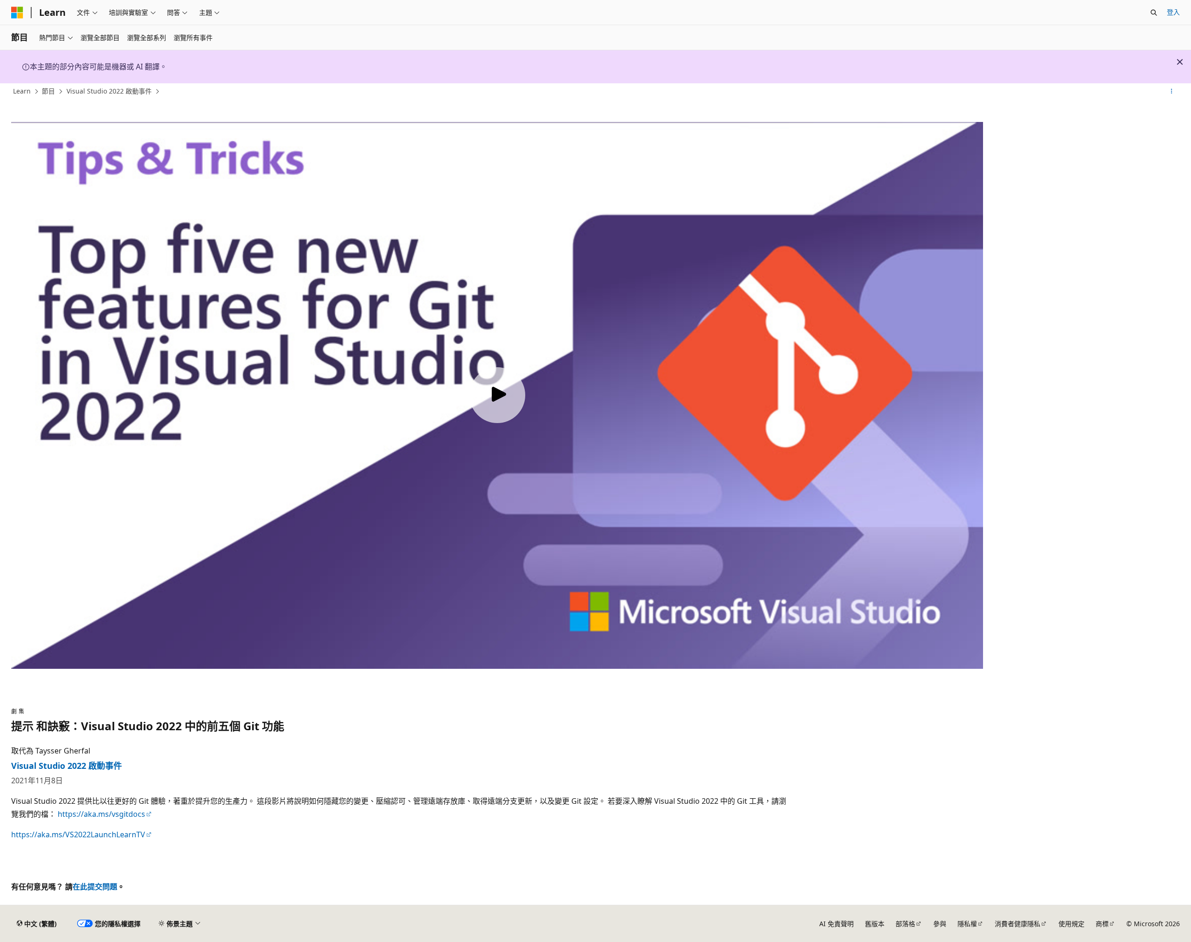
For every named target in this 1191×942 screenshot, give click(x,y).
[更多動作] (1172, 91)
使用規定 (1071, 923)
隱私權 (967, 923)
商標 (1102, 923)
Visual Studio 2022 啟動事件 (109, 91)
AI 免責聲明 (836, 923)
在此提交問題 (95, 886)
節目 (48, 91)
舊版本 (874, 923)
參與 (939, 923)
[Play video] (497, 395)
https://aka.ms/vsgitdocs (101, 814)
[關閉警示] (1179, 61)
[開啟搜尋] (1153, 12)
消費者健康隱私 (1017, 923)
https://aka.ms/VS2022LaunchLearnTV (78, 834)
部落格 (905, 923)
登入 (1173, 11)
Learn (22, 91)
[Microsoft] (17, 13)
